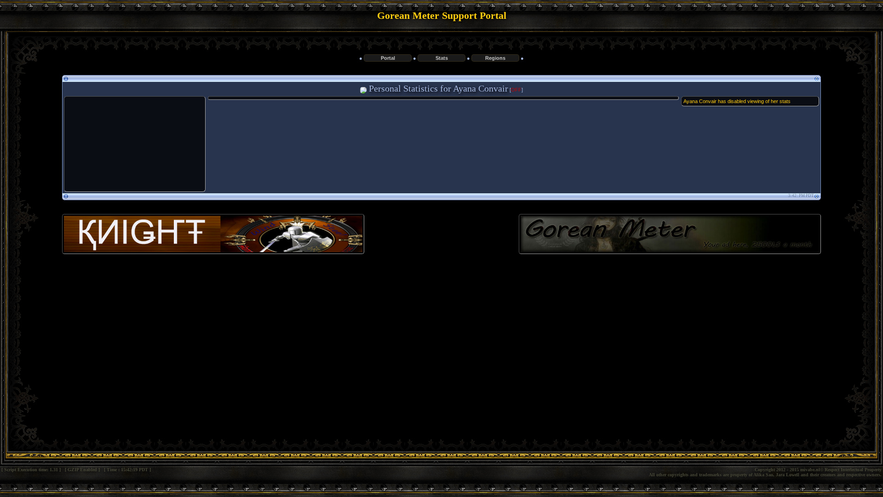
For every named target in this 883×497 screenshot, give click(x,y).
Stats (442, 58)
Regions (495, 58)
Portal (388, 58)
